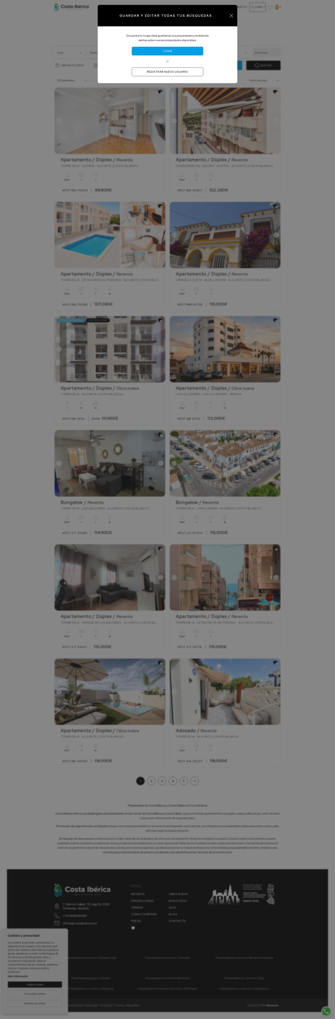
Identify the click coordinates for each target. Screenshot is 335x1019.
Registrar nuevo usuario (167, 72)
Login (167, 51)
